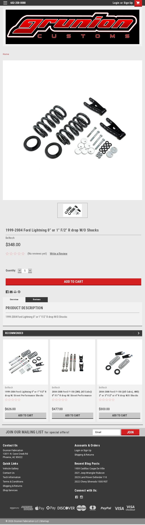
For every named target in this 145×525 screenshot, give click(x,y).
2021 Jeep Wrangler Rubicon (90, 473)
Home (6, 54)
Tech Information (12, 477)
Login (116, 2)
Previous (134, 333)
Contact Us (9, 473)
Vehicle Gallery (11, 468)
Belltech (9, 387)
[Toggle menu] (5, 5)
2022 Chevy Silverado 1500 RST (91, 481)
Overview (14, 299)
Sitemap (44, 521)
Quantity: (11, 270)
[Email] (11, 291)
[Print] (15, 291)
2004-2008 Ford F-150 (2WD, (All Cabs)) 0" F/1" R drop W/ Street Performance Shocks (72, 395)
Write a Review (58, 253)
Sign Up (128, 2)
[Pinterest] (19, 291)
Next (139, 333)
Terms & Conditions (13, 481)
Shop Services (10, 490)
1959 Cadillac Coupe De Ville (90, 468)
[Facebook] (7, 291)
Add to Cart (25, 415)
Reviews (37, 299)
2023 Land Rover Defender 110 (91, 477)
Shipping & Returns (84, 454)
